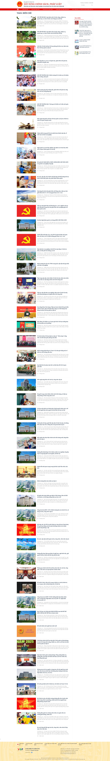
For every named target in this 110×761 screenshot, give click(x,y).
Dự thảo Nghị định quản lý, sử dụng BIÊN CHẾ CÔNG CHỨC (52, 220)
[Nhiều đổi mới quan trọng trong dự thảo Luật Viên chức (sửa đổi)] (26, 472)
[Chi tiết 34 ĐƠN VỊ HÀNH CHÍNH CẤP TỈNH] (77, 41)
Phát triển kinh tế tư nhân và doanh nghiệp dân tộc (82, 9)
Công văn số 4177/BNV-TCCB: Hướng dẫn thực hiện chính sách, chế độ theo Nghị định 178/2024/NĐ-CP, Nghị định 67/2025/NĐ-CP (51, 598)
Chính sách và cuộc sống (48, 9)
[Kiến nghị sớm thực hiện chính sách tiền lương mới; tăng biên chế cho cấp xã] (26, 443)
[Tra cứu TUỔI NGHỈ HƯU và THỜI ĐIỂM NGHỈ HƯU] (77, 47)
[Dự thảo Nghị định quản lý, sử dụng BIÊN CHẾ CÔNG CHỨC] (26, 225)
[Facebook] (31, 752)
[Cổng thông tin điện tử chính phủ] (20, 749)
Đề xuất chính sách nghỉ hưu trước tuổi (47, 626)
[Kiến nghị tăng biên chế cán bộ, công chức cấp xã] (26, 385)
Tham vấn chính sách (35, 9)
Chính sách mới (25, 9)
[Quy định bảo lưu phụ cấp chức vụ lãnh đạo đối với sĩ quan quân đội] (26, 370)
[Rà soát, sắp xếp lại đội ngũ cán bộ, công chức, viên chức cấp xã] (26, 544)
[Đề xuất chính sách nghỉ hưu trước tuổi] (26, 631)
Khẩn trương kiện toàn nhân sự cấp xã (46, 481)
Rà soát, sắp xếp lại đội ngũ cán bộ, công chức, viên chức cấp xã (53, 539)
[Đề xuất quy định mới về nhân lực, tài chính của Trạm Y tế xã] (26, 689)
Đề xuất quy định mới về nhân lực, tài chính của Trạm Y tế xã (52, 684)
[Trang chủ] (20, 4)
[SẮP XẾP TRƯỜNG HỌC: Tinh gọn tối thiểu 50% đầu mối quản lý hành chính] (26, 109)
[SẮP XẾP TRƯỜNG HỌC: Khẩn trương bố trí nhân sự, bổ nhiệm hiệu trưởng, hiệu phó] (26, 80)
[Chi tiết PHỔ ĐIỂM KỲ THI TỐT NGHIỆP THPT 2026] (77, 53)
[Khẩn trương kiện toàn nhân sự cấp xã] (26, 486)
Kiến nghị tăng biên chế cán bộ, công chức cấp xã (49, 379)
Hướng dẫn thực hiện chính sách (62, 9)
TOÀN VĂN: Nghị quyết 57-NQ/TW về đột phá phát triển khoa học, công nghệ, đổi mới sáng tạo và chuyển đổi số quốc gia (85, 33)
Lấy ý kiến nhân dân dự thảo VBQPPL (85, 744)
